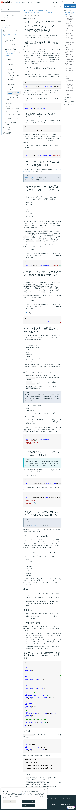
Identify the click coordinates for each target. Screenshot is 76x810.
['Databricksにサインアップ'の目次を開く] (19, 15)
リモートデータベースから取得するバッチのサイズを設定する (69, 38)
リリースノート (53, 2)
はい (67, 101)
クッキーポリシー (24, 793)
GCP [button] (61, 6)
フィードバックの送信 (70, 104)
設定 (10, 801)
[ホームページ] (24, 10)
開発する (29, 2)
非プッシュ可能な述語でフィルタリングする (69, 18)
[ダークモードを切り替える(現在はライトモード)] (73, 2)
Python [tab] (31, 313)
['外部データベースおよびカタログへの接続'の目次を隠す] (19, 52)
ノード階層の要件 (69, 81)
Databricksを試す (70, 6)
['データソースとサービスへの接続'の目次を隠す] (19, 35)
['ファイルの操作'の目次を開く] (19, 130)
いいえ (72, 101)
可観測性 (68, 94)
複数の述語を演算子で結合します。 (69, 13)
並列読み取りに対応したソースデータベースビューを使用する (69, 57)
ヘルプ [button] (61, 2)
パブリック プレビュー (37, 525)
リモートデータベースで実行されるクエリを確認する (69, 32)
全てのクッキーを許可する (28, 805)
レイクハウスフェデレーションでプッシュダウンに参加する (69, 63)
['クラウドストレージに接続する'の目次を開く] (19, 41)
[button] (14, 80)
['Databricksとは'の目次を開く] (19, 10)
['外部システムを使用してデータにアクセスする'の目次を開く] (19, 133)
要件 (67, 76)
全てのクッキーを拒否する (28, 801)
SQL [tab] (26, 313)
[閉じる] (44, 789)
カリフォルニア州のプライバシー (49, 799)
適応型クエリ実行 (30, 178)
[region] (24, 798)
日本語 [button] (55, 6)
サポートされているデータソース (69, 72)
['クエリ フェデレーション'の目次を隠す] (19, 56)
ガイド (23, 2)
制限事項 (68, 78)
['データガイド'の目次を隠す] (19, 28)
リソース (44, 2)
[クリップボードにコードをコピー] (59, 86)
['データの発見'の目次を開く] (19, 125)
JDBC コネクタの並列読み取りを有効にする (69, 51)
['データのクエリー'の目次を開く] (19, 127)
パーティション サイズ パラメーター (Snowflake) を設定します (69, 45)
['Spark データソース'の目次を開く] (19, 103)
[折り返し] (57, 86)
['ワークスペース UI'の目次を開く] (19, 25)
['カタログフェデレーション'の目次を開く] (19, 100)
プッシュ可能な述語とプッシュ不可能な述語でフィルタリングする (69, 25)
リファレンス (37, 2)
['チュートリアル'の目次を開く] (19, 18)
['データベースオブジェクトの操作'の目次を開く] (19, 31)
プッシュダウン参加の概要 (69, 67)
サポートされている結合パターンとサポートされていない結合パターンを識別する (69, 88)
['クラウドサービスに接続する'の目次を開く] (19, 45)
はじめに (17, 2)
